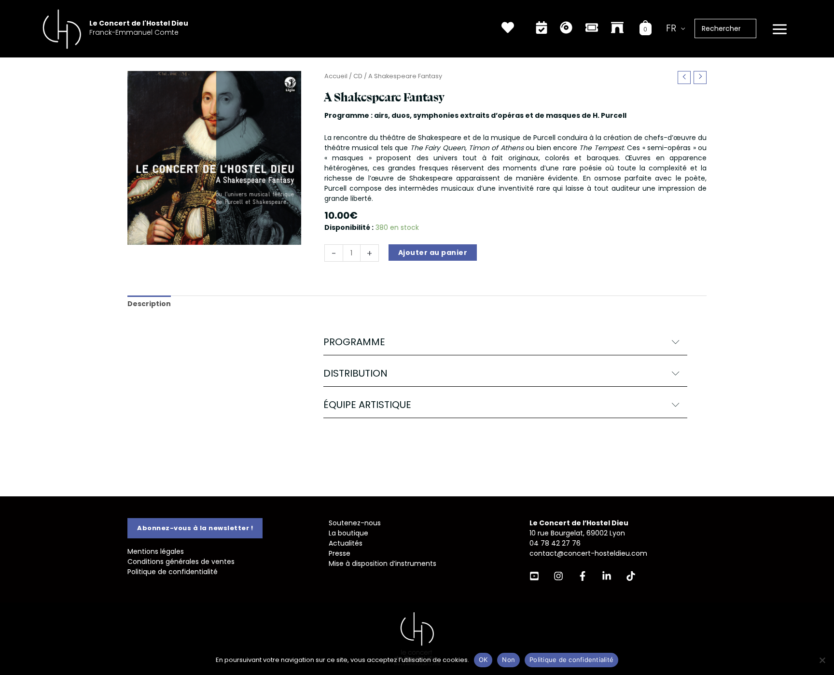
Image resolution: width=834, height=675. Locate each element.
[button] (505, 342)
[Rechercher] (754, 28)
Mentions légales (155, 551)
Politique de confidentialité (172, 572)
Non (508, 659)
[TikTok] (631, 576)
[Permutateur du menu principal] (779, 29)
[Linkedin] (607, 576)
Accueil (336, 76)
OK (483, 659)
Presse (339, 553)
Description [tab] (149, 304)
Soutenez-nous (355, 523)
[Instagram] (558, 576)
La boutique (348, 533)
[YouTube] (534, 576)
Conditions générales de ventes (181, 561)
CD (357, 76)
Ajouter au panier (433, 252)
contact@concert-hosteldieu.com (588, 553)
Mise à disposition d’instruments (382, 563)
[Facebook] (582, 576)
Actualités (345, 543)
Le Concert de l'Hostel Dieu (138, 23)
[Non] (822, 660)
